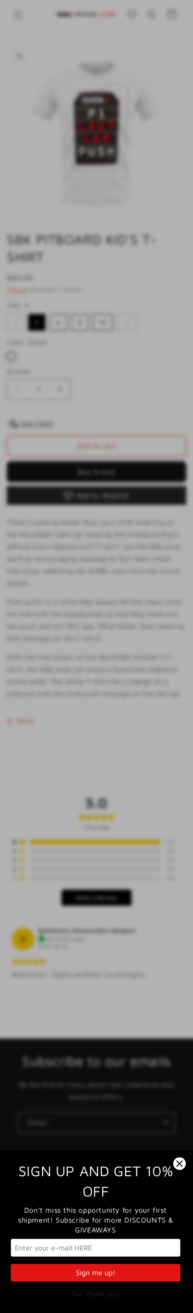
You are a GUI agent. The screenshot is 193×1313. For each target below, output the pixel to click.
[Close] (179, 1163)
